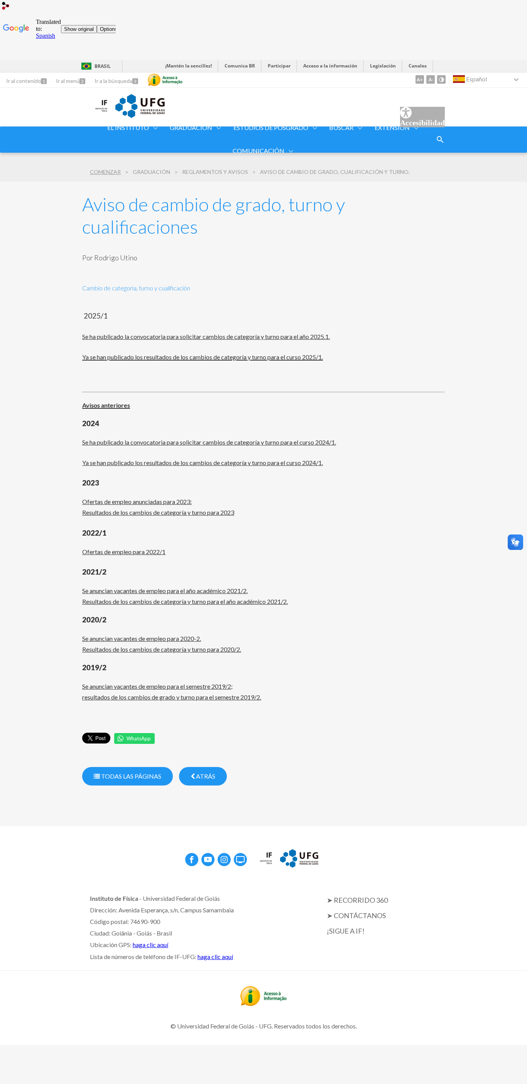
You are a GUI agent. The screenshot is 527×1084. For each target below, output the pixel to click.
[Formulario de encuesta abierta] (440, 139)
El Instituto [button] (128, 127)
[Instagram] (224, 859)
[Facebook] (191, 859)
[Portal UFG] (140, 115)
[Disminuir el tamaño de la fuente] (430, 79)
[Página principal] (95, 112)
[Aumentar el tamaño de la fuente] (420, 79)
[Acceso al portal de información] (263, 1003)
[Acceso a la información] (165, 79)
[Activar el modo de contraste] (441, 79)
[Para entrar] (6, 6)
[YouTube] (208, 859)
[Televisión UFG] (240, 859)
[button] (191, 128)
